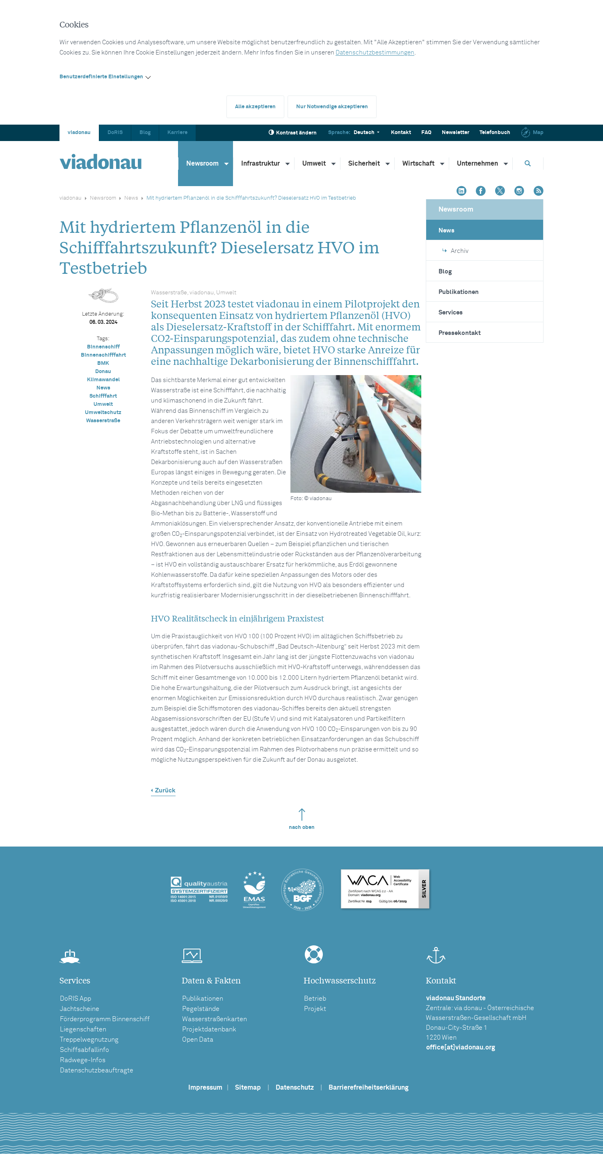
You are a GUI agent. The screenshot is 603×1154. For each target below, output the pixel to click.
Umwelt (314, 163)
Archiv (459, 251)
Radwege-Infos (82, 1060)
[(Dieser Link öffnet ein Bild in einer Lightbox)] (356, 434)
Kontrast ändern (296, 133)
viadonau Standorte (456, 998)
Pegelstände (200, 1009)
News (131, 198)
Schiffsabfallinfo (84, 1050)
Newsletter (455, 132)
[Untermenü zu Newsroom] (227, 163)
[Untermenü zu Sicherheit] (388, 163)
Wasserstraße (103, 420)
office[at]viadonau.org (460, 1047)
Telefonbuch (495, 132)
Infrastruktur (260, 163)
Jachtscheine (79, 1009)
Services (451, 313)
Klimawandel (103, 379)
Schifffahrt (103, 396)
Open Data (197, 1039)
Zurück (165, 791)
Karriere (177, 132)
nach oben (302, 827)
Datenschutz (295, 1087)
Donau (103, 371)
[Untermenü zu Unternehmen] (506, 163)
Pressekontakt (460, 333)
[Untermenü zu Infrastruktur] (288, 163)
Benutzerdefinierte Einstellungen (101, 77)
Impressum (205, 1087)
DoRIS (115, 132)
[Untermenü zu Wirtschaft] (442, 163)
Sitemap (248, 1087)
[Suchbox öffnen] (528, 163)
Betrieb (315, 998)
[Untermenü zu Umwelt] (334, 163)
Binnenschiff (103, 347)
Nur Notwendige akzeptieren (332, 106)
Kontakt (401, 132)
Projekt (315, 1009)
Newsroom (202, 163)
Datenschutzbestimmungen (375, 53)
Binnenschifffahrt (103, 355)
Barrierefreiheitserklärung (369, 1087)
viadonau (79, 132)
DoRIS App (75, 998)
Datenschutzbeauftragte (96, 1070)
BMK (103, 363)
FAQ (426, 132)
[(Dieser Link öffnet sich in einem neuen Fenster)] (461, 191)
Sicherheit (364, 163)
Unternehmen (477, 163)
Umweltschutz (103, 412)
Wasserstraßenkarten (214, 1019)
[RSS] (539, 191)
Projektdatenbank (209, 1029)
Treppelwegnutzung (89, 1039)
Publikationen (459, 292)
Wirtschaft (418, 163)
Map (538, 132)
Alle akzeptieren (255, 106)
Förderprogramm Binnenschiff (105, 1019)
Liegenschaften (83, 1029)
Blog (145, 132)
